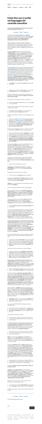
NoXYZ (9, 4)
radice (9, 7)
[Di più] (30, 7)
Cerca (8, 405)
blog (26, 7)
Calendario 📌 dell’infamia (18, 415)
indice (21, 32)
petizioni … (16, 417)
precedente (16, 32)
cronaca (21, 7)
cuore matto (27, 418)
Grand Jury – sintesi (26, 415)
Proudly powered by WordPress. (15, 414)
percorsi (15, 7)
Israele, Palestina (16, 418)
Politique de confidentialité (26, 414)
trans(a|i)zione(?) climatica (23, 417)
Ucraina (22, 418)
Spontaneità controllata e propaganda (19, 75)
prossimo (26, 32)
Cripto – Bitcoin (16, 419)
